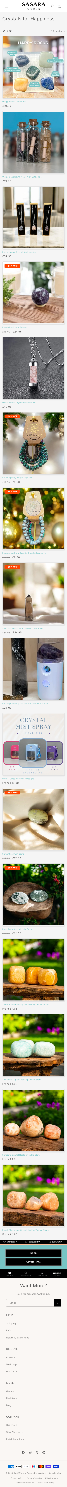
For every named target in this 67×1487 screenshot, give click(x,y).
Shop (33, 1252)
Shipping (11, 1323)
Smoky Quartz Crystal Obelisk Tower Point (22, 628)
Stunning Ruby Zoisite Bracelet (17, 478)
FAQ (8, 1330)
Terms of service (34, 1478)
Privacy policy (17, 1478)
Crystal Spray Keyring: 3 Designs (18, 779)
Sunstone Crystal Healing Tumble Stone (21, 1155)
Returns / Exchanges (17, 1337)
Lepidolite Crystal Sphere (14, 327)
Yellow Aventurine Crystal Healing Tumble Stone (25, 1004)
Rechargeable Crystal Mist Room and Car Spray (25, 703)
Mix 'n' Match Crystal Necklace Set (19, 402)
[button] (6, 6)
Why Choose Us (15, 1432)
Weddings (11, 1364)
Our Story (11, 1425)
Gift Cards (11, 1371)
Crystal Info (33, 1261)
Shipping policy (52, 1478)
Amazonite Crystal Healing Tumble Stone (22, 1079)
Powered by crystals (36, 1473)
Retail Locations (15, 1439)
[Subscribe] (57, 1303)
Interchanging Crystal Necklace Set (19, 252)
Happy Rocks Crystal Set (14, 101)
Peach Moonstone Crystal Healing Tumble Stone (25, 1230)
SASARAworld (20, 1473)
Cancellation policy (45, 1483)
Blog (8, 1405)
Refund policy (55, 1473)
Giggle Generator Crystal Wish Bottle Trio (22, 177)
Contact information (25, 1483)
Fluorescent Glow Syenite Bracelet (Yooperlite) (24, 553)
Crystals (10, 1357)
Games (10, 1391)
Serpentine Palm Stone (13, 854)
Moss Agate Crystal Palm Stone (17, 929)
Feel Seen (11, 1398)
